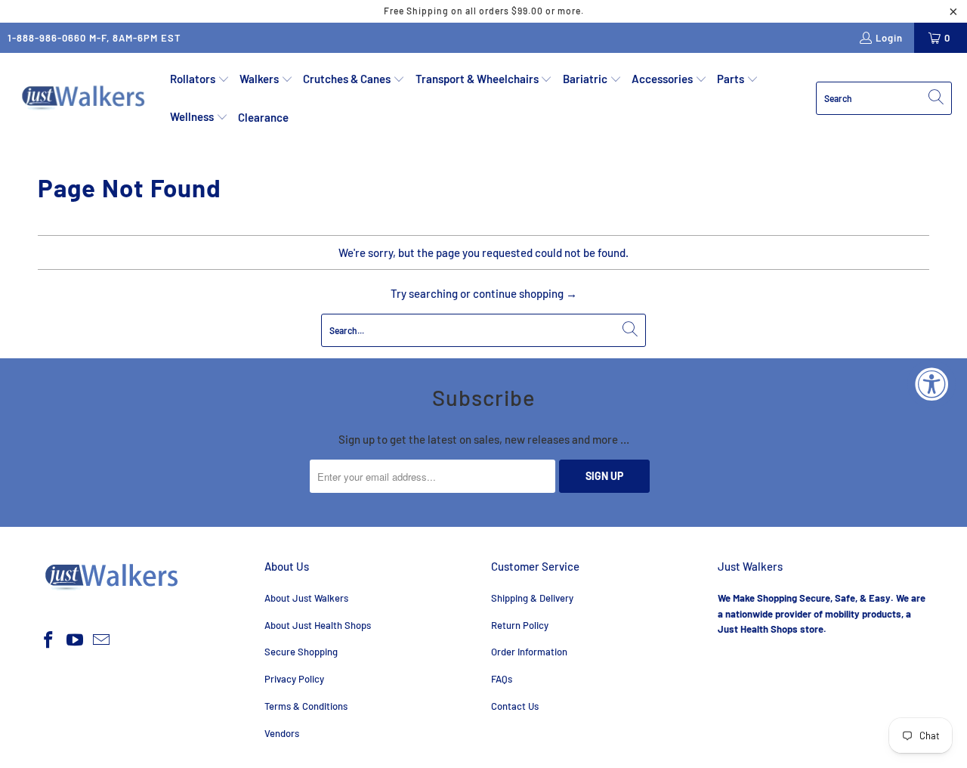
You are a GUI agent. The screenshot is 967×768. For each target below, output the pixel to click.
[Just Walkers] (85, 98)
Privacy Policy (294, 679)
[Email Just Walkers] (101, 640)
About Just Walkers (306, 598)
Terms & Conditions (306, 706)
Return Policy (519, 625)
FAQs (501, 679)
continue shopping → (525, 293)
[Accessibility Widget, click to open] (931, 384)
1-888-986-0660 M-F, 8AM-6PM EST (94, 38)
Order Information (529, 652)
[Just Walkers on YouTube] (75, 640)
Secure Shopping (301, 652)
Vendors (281, 733)
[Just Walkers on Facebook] (49, 640)
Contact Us (515, 706)
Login (889, 38)
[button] (200, 79)
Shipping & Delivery (532, 598)
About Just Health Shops (317, 625)
